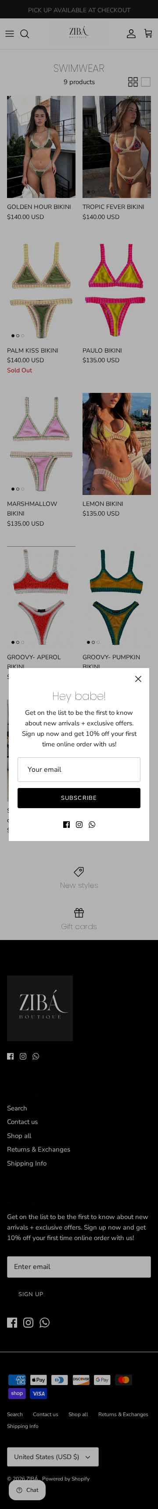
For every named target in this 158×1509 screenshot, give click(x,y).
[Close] (138, 679)
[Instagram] (79, 824)
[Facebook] (66, 824)
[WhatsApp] (92, 824)
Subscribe (79, 798)
